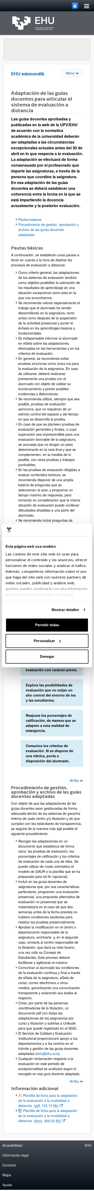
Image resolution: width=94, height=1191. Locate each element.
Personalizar (44, 641)
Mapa (6, 1174)
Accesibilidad (12, 1145)
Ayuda (7, 1184)
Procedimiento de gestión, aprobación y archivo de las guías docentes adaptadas (48, 229)
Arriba (75, 780)
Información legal (15, 1155)
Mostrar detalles (65, 610)
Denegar (47, 656)
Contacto (9, 1165)
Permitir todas (47, 625)
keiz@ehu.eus (47, 1053)
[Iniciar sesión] (75, 6)
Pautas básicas (29, 219)
